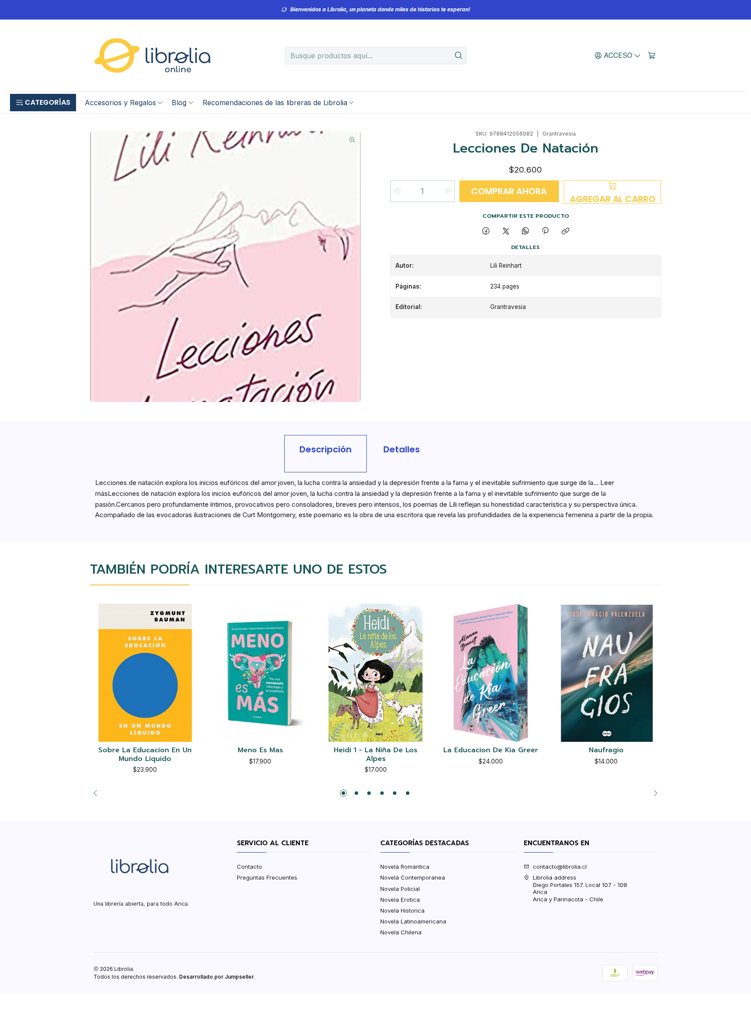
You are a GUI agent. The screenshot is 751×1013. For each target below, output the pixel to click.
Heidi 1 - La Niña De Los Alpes (375, 755)
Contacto (249, 866)
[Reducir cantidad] (397, 191)
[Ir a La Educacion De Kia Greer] (491, 673)
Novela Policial (400, 888)
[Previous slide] (97, 793)
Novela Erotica (400, 899)
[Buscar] (459, 55)
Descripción (325, 449)
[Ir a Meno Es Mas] (260, 673)
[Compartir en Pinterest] (545, 231)
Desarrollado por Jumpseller (216, 976)
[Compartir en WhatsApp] (525, 231)
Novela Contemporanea (412, 877)
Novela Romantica (404, 866)
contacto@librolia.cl (560, 866)
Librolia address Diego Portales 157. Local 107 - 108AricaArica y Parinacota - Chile (580, 888)
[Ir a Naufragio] (606, 673)
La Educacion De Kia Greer (490, 750)
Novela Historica (402, 910)
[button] (43, 102)
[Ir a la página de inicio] (152, 56)
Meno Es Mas (260, 750)
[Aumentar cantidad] (447, 191)
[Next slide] (653, 793)
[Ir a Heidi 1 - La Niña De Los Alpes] (376, 673)
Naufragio (606, 750)
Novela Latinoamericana (413, 921)
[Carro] (652, 55)
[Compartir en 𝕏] (505, 231)
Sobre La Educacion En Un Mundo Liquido (145, 755)
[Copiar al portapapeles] (565, 231)
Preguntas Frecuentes (267, 877)
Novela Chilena (401, 932)
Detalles (401, 449)
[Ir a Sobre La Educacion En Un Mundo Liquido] (145, 673)
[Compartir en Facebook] (486, 231)
